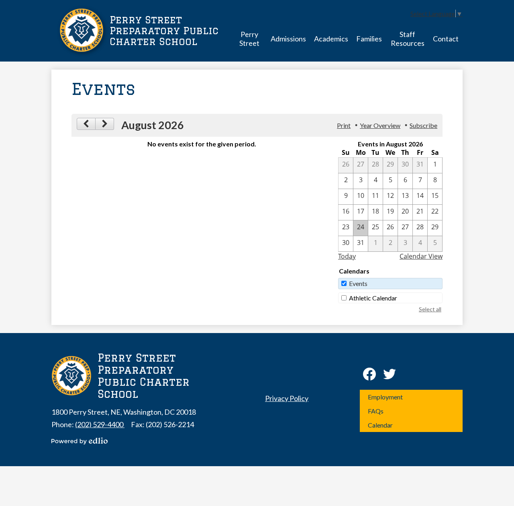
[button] (249, 38)
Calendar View (421, 256)
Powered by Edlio (79, 441)
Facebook (369, 374)
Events (358, 283)
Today (347, 256)
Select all (430, 309)
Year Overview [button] (380, 125)
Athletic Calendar (373, 298)
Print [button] (344, 125)
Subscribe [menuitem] (423, 125)
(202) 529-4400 (99, 424)
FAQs (375, 411)
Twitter (389, 374)
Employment (385, 397)
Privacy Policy (286, 398)
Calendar (380, 425)
